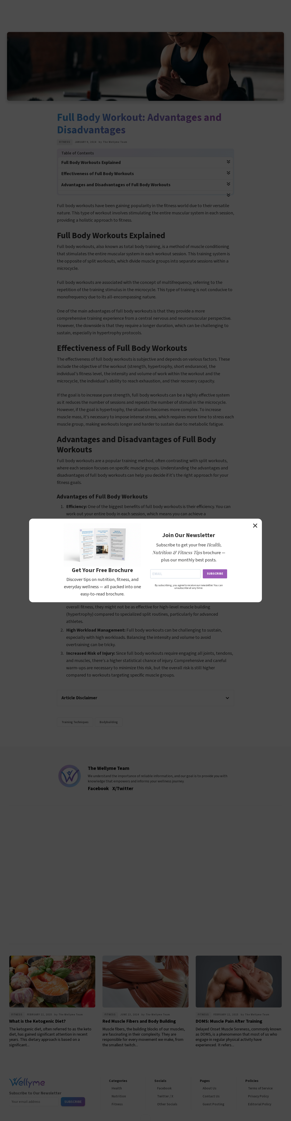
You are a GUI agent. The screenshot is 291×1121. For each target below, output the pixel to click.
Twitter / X (165, 1096)
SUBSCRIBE (215, 573)
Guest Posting (213, 1104)
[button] (145, 698)
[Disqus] (145, 873)
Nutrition (119, 1096)
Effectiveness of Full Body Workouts (97, 174)
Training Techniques (75, 722)
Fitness (64, 142)
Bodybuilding (109, 722)
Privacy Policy (258, 1096)
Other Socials (167, 1104)
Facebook (164, 1088)
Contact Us (211, 1096)
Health (117, 1088)
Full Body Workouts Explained (91, 162)
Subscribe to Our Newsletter (35, 1093)
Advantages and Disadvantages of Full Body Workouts (116, 185)
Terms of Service (260, 1088)
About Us (209, 1088)
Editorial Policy (259, 1104)
